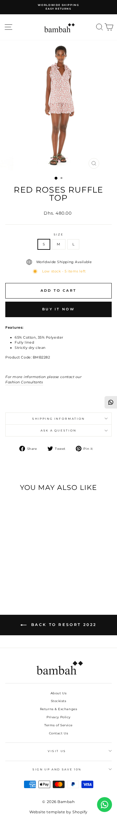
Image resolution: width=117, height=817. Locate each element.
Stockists (58, 701)
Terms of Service (58, 725)
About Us (58, 693)
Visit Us (57, 751)
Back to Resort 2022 (63, 624)
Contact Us (58, 733)
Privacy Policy (58, 717)
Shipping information (58, 418)
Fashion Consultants (24, 382)
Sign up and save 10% (56, 769)
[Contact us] (104, 804)
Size (59, 234)
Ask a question (58, 430)
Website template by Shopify (58, 812)
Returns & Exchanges (58, 709)
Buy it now (58, 309)
